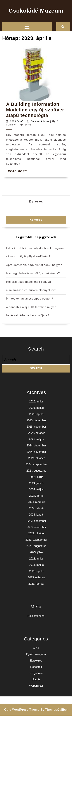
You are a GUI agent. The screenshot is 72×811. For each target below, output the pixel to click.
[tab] (27, 26)
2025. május (36, 439)
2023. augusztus (36, 546)
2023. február (36, 583)
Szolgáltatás (36, 673)
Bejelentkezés (36, 615)
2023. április (36, 571)
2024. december (36, 445)
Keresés (36, 201)
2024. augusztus (36, 470)
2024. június (36, 483)
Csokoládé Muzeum (36, 11)
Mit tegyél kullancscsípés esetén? (29, 298)
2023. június (36, 558)
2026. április (36, 414)
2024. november (36, 451)
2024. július (36, 476)
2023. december (36, 520)
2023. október (36, 533)
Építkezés (36, 660)
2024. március (36, 502)
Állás (36, 648)
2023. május (36, 564)
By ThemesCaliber (54, 709)
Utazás (36, 679)
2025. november (36, 426)
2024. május (36, 489)
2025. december (36, 420)
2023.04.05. (17, 121)
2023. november (36, 527)
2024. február (36, 508)
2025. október (36, 432)
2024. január (36, 514)
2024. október (36, 458)
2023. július (36, 552)
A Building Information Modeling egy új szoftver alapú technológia (35, 109)
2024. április (36, 495)
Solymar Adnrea (40, 121)
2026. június (36, 401)
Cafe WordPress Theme (22, 709)
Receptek (36, 666)
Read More (18, 172)
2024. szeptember (36, 464)
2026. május (36, 407)
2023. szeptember (36, 539)
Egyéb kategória (36, 654)
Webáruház (36, 685)
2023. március (36, 577)
